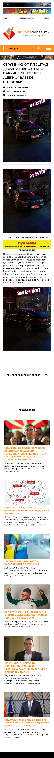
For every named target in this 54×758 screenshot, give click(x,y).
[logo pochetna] (26, 33)
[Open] (48, 48)
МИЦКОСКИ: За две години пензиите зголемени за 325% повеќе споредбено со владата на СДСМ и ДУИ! (26, 723)
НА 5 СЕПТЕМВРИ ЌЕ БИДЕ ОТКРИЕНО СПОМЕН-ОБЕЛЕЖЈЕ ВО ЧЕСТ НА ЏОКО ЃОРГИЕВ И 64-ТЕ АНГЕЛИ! (26, 615)
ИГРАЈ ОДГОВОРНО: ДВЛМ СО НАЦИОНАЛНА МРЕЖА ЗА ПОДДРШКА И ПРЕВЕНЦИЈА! (26, 510)
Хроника (21, 95)
